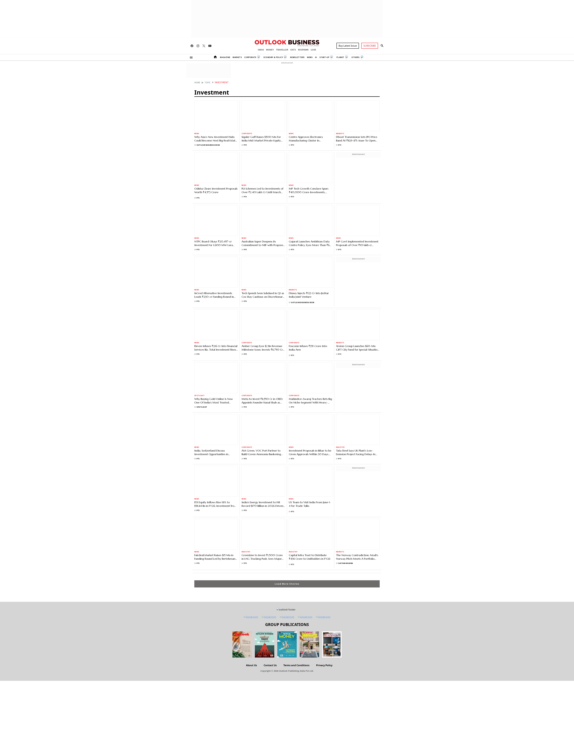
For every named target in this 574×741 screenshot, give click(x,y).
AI (316, 57)
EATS (293, 49)
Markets (237, 57)
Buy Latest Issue (348, 45)
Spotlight (199, 336)
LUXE (313, 49)
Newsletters (297, 57)
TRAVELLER (282, 49)
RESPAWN (303, 49)
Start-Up (324, 57)
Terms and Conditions (296, 605)
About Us (251, 605)
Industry (340, 387)
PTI (245, 125)
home (197, 82)
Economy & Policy (273, 57)
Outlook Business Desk (208, 125)
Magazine (225, 57)
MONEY (270, 49)
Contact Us (270, 605)
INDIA (261, 49)
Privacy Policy (324, 605)
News (310, 57)
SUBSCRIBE (369, 45)
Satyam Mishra (345, 503)
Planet (340, 57)
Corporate (250, 57)
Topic (207, 82)
